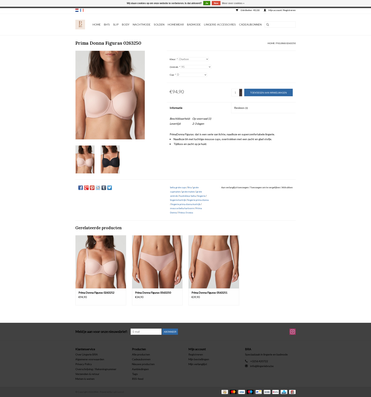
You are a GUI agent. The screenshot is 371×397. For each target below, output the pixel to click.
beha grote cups (178, 187)
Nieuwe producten (143, 364)
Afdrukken (287, 187)
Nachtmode (142, 24)
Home (97, 24)
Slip (116, 24)
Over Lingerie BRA (86, 354)
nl (76, 10)
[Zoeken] (268, 24)
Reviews (241, 107)
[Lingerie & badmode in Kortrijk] (80, 24)
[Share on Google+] (86, 187)
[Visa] (241, 391)
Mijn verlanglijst (197, 364)
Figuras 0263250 (286, 43)
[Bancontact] (258, 391)
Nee (216, 3)
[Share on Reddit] (98, 187)
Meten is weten (84, 378)
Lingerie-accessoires (220, 24)
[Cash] (224, 391)
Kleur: (173, 59)
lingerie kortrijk (178, 199)
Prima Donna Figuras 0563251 (209, 292)
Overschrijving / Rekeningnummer (95, 369)
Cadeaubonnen (250, 24)
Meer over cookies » (233, 3)
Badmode (194, 24)
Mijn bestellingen (198, 359)
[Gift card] (292, 391)
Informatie (176, 107)
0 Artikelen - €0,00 (250, 10)
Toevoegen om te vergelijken (265, 187)
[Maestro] (249, 391)
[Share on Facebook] (80, 187)
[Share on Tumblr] (103, 187)
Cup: (173, 74)
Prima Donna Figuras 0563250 (153, 292)
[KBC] (283, 391)
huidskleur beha (187, 195)
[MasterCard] (232, 391)
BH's (107, 24)
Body (125, 24)
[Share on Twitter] (109, 187)
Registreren (195, 354)
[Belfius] (275, 391)
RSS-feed (137, 378)
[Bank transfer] (266, 391)
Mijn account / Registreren (282, 10)
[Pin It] (92, 187)
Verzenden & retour (87, 374)
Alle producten (141, 354)
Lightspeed (118, 391)
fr (81, 10)
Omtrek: (175, 67)
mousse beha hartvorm (182, 208)
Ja (206, 3)
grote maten (188, 191)
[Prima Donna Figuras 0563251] (213, 261)
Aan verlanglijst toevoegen (235, 187)
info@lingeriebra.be (262, 366)
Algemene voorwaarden (89, 359)
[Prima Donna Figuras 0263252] (100, 261)
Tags (135, 374)
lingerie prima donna (198, 199)
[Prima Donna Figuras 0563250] (157, 261)
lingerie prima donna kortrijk (185, 204)
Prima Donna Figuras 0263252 (96, 292)
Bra (189, 187)
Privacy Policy (83, 364)
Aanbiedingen (140, 369)
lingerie (201, 195)
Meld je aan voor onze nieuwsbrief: (101, 332)
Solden (159, 24)
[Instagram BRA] (292, 332)
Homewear (176, 24)
